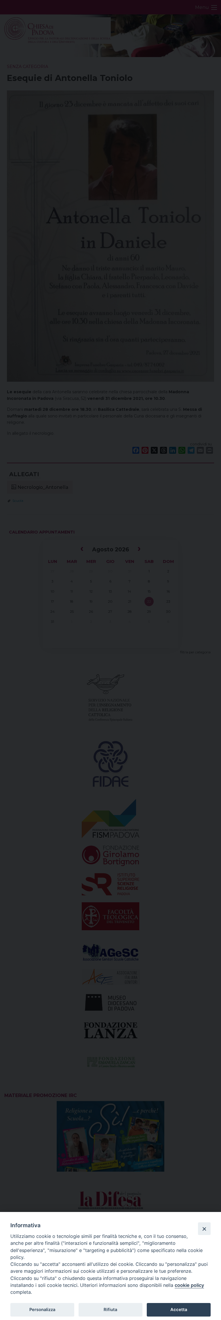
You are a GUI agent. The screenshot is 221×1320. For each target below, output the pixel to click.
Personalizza (42, 1309)
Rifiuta (110, 1309)
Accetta (178, 1309)
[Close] (204, 1228)
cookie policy (189, 1285)
